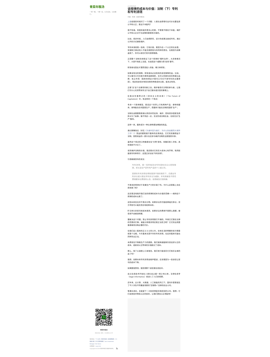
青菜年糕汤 (97, 7)
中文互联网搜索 (99, 341)
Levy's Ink (98, 346)
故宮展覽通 (111, 339)
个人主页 (97, 339)
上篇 (129, 22)
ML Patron (98, 344)
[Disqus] (154, 324)
